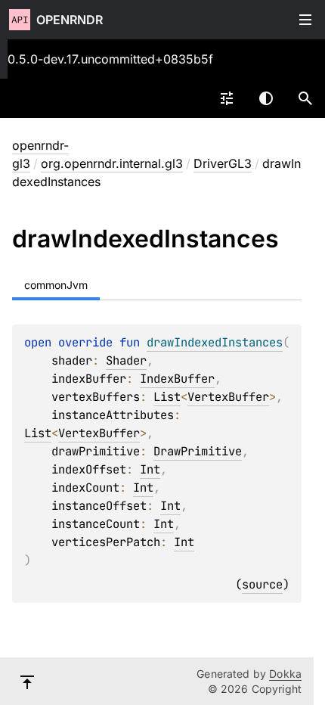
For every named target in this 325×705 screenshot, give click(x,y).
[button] (305, 98)
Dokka (285, 673)
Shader (126, 360)
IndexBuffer (177, 379)
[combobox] (226, 98)
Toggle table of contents (305, 19)
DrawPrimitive (197, 451)
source (262, 584)
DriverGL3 (222, 163)
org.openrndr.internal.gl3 (112, 163)
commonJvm (56, 284)
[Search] (305, 98)
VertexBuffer (228, 397)
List (167, 397)
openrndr (69, 19)
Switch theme (266, 98)
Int (150, 469)
